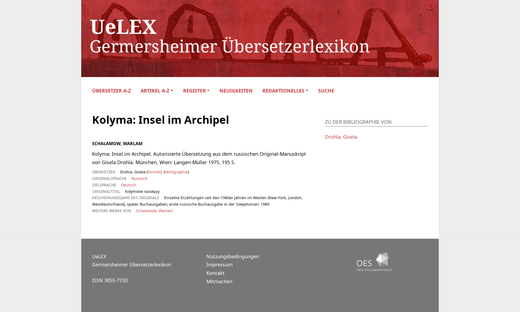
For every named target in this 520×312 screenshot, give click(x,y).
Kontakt (215, 273)
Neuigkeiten (236, 90)
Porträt (154, 171)
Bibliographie (175, 171)
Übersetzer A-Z (111, 90)
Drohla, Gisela (341, 136)
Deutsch (128, 184)
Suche (326, 90)
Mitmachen (219, 281)
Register (194, 90)
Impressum (219, 264)
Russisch (140, 178)
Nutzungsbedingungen (232, 256)
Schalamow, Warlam (154, 210)
